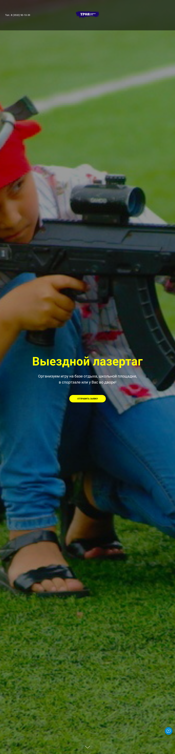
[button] (87, 399)
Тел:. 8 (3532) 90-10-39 (17, 15)
